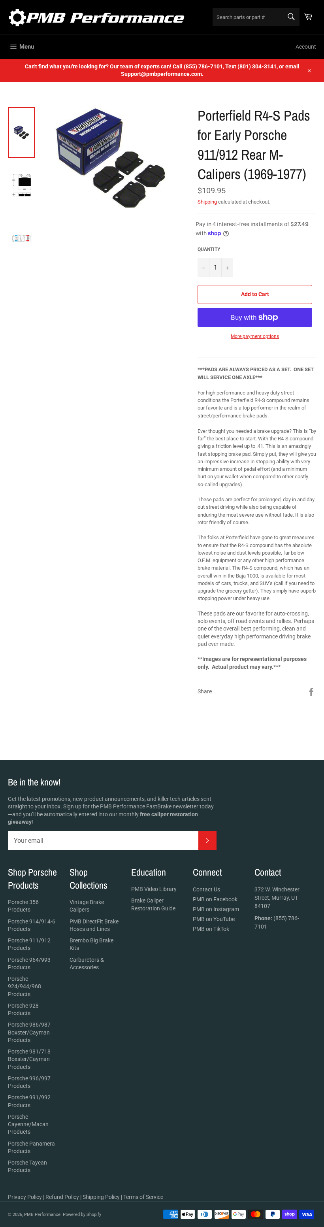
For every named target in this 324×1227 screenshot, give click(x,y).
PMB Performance (42, 1214)
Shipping (207, 202)
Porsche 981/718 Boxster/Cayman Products (29, 1059)
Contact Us (206, 889)
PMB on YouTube (214, 919)
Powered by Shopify (82, 1214)
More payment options (255, 336)
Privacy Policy (25, 1197)
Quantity (209, 249)
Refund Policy (62, 1197)
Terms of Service (143, 1197)
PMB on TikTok (211, 929)
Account (306, 46)
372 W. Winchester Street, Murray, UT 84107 (277, 897)
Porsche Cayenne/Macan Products (28, 1124)
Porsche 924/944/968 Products (24, 986)
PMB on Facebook (215, 899)
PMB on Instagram (216, 909)
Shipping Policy (101, 1197)
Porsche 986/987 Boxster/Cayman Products (29, 1032)
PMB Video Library (154, 889)
